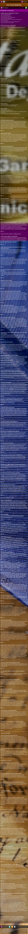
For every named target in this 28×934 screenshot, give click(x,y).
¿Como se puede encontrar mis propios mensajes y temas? (10, 94)
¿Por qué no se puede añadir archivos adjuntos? (9, 47)
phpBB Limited (20, 876)
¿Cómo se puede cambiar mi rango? (7, 34)
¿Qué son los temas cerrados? (6, 64)
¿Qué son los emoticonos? (5, 58)
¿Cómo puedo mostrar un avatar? (6, 33)
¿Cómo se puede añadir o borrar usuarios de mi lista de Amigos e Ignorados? (13, 86)
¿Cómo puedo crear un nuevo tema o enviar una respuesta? (11, 40)
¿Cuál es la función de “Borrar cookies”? (7, 22)
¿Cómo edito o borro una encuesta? (7, 45)
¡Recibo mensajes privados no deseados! (7, 80)
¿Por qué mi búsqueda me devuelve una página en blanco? (10, 92)
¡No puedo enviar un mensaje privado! (7, 79)
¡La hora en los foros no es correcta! (7, 29)
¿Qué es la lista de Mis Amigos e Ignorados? (8, 85)
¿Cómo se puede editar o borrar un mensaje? (8, 41)
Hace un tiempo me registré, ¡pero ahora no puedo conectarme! (11, 19)
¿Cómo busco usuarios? (5, 93)
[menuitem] (5, 2)
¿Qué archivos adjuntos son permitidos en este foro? (9, 104)
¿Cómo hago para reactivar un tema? (7, 53)
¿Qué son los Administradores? (6, 68)
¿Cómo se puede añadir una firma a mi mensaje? (9, 42)
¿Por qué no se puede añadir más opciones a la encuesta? (10, 44)
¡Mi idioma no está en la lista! (5, 31)
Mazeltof (9, 931)
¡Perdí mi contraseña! (4, 20)
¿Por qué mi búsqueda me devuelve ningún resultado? (10, 91)
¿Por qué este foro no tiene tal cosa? (7, 110)
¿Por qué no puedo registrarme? (6, 16)
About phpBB (12, 878)
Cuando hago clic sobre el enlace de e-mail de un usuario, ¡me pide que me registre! (13, 36)
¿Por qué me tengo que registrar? (6, 14)
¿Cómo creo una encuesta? (5, 43)
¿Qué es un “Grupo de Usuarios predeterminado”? (9, 75)
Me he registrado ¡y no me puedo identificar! (8, 17)
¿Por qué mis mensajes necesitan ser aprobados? (9, 52)
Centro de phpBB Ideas (5, 887)
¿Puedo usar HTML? (4, 57)
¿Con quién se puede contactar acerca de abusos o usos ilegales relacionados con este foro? (14, 112)
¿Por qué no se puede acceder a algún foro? (8, 46)
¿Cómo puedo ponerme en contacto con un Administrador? (10, 113)
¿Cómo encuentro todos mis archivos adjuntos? (9, 105)
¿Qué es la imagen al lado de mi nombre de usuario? (9, 32)
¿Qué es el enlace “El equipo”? (6, 76)
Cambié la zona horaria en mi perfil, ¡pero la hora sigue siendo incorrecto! (13, 30)
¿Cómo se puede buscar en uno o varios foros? (9, 90)
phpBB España (11, 930)
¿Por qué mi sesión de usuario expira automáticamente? (10, 21)
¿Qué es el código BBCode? (5, 56)
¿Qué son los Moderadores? (5, 69)
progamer (4, 931)
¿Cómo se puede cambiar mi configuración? (8, 26)
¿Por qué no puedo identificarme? (6, 18)
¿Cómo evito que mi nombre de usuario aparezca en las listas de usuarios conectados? (13, 28)
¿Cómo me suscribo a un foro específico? (8, 100)
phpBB (18, 286)
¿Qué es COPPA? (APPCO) (5, 15)
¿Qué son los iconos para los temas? (7, 65)
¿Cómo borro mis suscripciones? (6, 101)
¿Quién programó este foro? (5, 109)
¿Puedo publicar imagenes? (5, 59)
